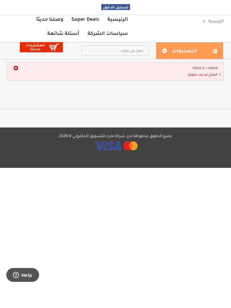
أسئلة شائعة (63, 33)
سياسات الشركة (108, 33)
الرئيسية (117, 19)
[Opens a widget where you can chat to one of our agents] (22, 275)
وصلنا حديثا (49, 19)
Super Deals (85, 19)
